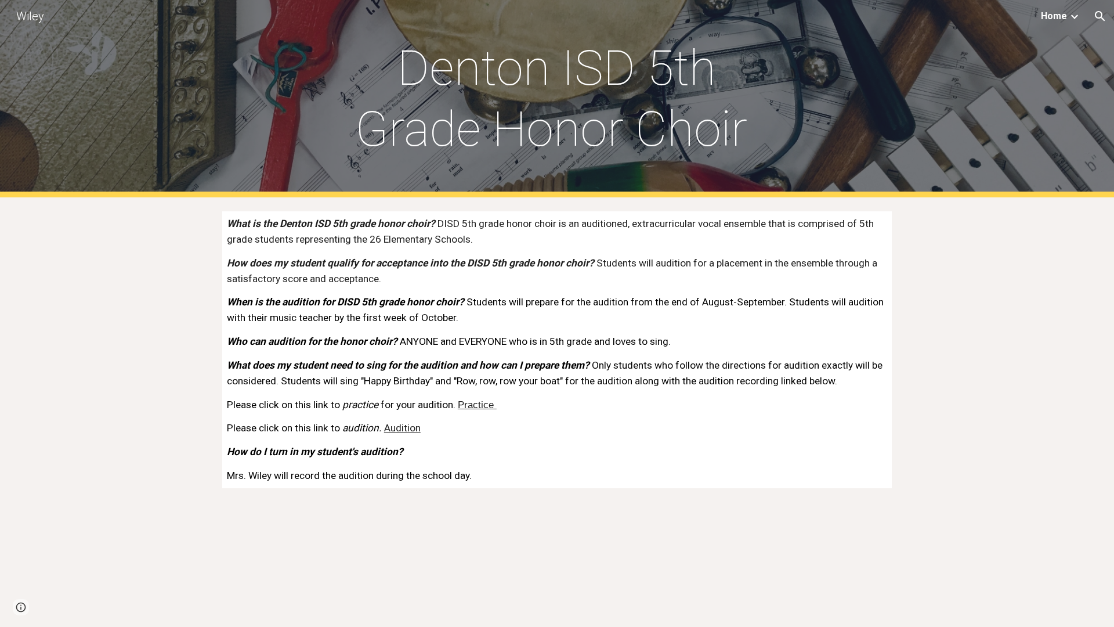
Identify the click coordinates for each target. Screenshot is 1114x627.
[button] (1100, 16)
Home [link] (1054, 15)
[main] (557, 98)
